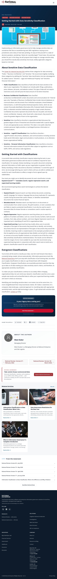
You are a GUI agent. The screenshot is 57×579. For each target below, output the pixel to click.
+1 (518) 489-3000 (33, 561)
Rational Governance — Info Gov (10, 520)
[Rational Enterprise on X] (3, 509)
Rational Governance (8, 258)
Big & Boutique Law (6, 535)
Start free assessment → (28, 310)
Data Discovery (33, 525)
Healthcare (4, 544)
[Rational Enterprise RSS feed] (9, 509)
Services (32, 538)
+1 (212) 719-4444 (33, 553)
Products (4, 514)
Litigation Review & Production (37, 516)
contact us (14, 292)
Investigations (33, 519)
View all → (52, 386)
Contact (31, 544)
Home (3, 14)
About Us (32, 535)
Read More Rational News (28, 485)
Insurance (4, 547)
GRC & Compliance (34, 528)
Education (4, 550)
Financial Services (6, 538)
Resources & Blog (34, 541)
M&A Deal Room (34, 522)
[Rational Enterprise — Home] (9, 3)
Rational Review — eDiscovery (9, 517)
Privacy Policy (52, 575)
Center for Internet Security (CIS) (14, 71)
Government (5, 541)
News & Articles (8, 14)
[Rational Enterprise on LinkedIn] (6, 509)
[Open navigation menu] (53, 2)
